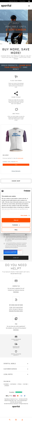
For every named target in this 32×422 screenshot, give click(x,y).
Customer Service (13, 1)
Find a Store (22, 1)
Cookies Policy (6, 210)
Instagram (13, 384)
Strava (19, 384)
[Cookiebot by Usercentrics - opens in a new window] (23, 191)
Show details (24, 215)
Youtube (25, 384)
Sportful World (10, 363)
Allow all (16, 220)
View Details (16, 171)
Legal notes (8, 374)
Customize (15, 225)
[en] (6, 5)
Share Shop (16, 181)
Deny (16, 229)
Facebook (6, 384)
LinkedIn (6, 385)
